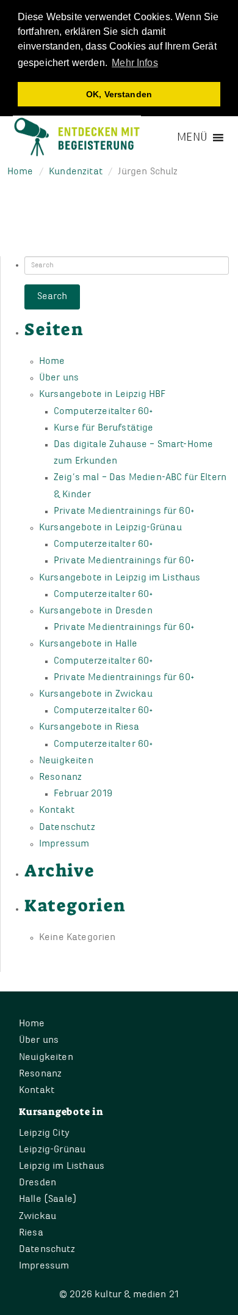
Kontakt (56, 810)
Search (52, 296)
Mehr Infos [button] (135, 62)
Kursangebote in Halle (88, 644)
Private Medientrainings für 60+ (124, 511)
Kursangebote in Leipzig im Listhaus (120, 578)
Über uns (59, 378)
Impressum (64, 844)
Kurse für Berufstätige (104, 428)
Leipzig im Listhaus (61, 1166)
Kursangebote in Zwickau (96, 694)
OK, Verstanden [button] (119, 94)
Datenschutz (67, 827)
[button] (192, 137)
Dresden (37, 1183)
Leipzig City (44, 1133)
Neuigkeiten (66, 761)
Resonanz (60, 777)
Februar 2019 (83, 794)
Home (20, 172)
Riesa (31, 1233)
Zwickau (37, 1216)
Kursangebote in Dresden (96, 611)
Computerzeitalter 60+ (103, 411)
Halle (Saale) (48, 1199)
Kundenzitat (76, 172)
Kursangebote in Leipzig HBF (102, 394)
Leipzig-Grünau (52, 1150)
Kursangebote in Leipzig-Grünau (110, 528)
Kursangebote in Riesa (89, 727)
